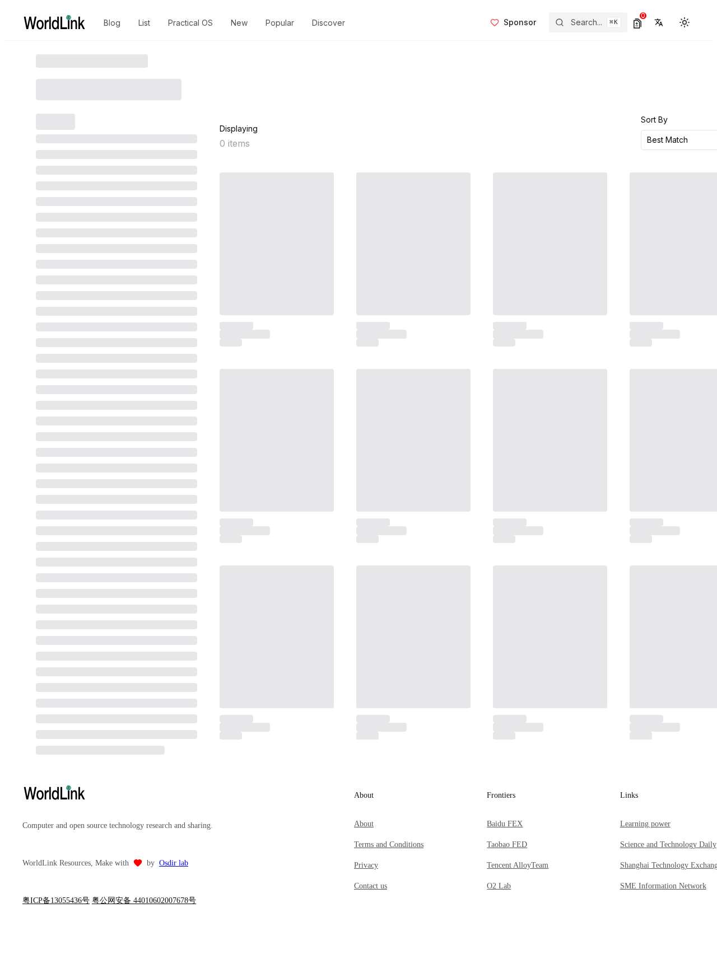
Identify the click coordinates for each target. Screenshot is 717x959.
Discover (328, 22)
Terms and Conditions (388, 844)
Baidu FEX (505, 824)
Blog (112, 22)
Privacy (366, 865)
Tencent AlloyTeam (517, 865)
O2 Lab (499, 886)
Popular (280, 22)
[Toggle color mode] (684, 22)
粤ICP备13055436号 (56, 900)
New (239, 22)
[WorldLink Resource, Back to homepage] (54, 22)
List (144, 22)
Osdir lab (173, 863)
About (364, 824)
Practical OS (190, 22)
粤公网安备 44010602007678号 (144, 900)
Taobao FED (507, 844)
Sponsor (520, 22)
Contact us (370, 886)
